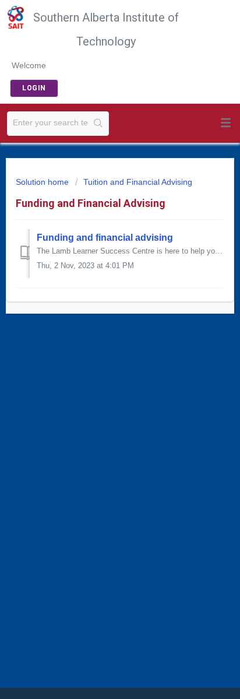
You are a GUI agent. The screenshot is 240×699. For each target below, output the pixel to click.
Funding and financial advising (105, 238)
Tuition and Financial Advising (137, 182)
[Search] (98, 123)
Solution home (43, 182)
